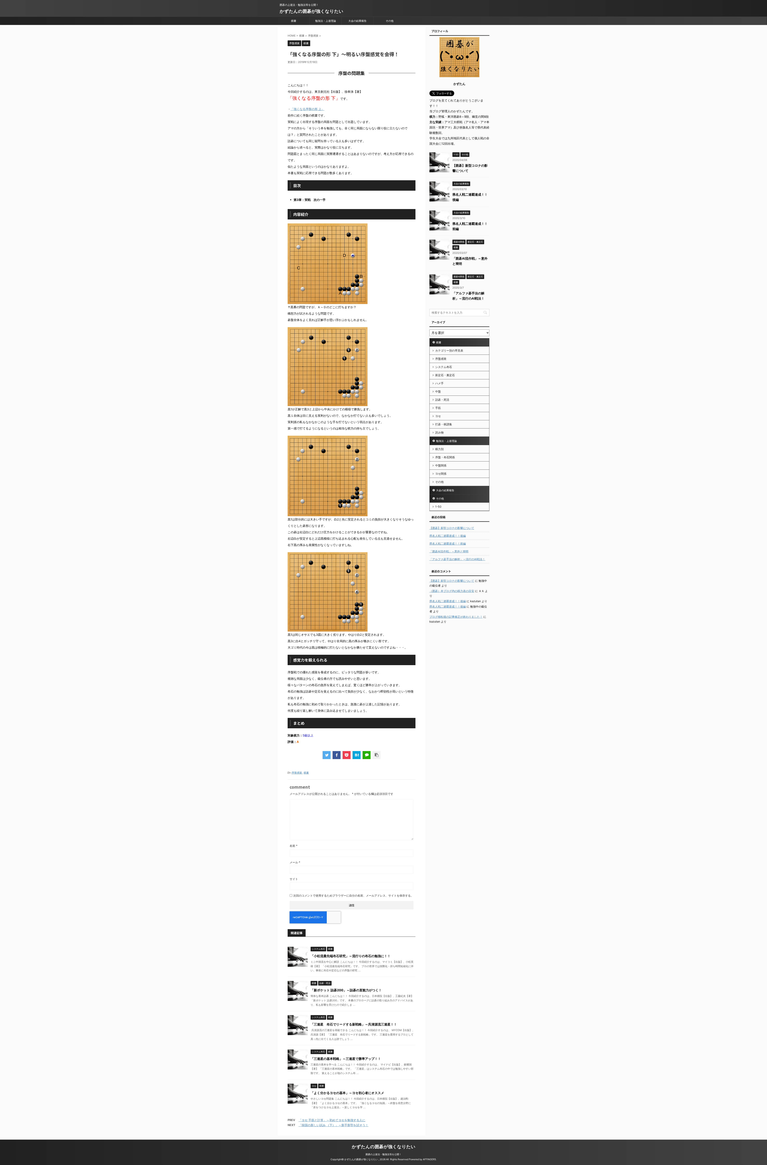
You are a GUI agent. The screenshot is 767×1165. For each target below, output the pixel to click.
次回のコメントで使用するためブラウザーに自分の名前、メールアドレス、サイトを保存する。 (353, 895)
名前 (293, 845)
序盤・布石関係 (445, 457)
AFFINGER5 (429, 1159)
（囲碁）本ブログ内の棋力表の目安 (451, 591)
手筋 (438, 408)
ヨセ (438, 416)
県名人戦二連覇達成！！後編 (447, 535)
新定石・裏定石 (445, 375)
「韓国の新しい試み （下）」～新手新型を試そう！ (333, 1125)
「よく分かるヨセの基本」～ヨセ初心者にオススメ (347, 1093)
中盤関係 (440, 465)
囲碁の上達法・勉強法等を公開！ (383, 1154)
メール (295, 862)
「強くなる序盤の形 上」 (307, 109)
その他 (389, 20)
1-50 (438, 506)
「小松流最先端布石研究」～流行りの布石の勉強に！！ (350, 956)
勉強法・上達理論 (325, 20)
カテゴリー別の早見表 (449, 350)
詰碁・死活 (442, 399)
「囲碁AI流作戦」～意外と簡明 (448, 551)
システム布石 (443, 367)
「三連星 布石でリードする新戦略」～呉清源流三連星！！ (354, 1024)
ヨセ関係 (440, 473)
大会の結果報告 (357, 20)
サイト (294, 879)
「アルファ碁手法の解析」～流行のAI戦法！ (457, 559)
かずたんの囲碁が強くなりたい (311, 11)
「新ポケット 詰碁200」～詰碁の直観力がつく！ (346, 990)
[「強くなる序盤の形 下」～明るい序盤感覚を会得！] (357, 755)
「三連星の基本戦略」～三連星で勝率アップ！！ (346, 1059)
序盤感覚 (297, 772)
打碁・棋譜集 (443, 424)
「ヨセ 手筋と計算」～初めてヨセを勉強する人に (332, 1120)
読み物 (439, 432)
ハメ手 (439, 383)
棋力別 (439, 449)
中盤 (438, 391)
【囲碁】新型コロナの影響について (451, 528)
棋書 (293, 20)
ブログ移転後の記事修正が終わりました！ (456, 616)
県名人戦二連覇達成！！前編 (447, 543)
